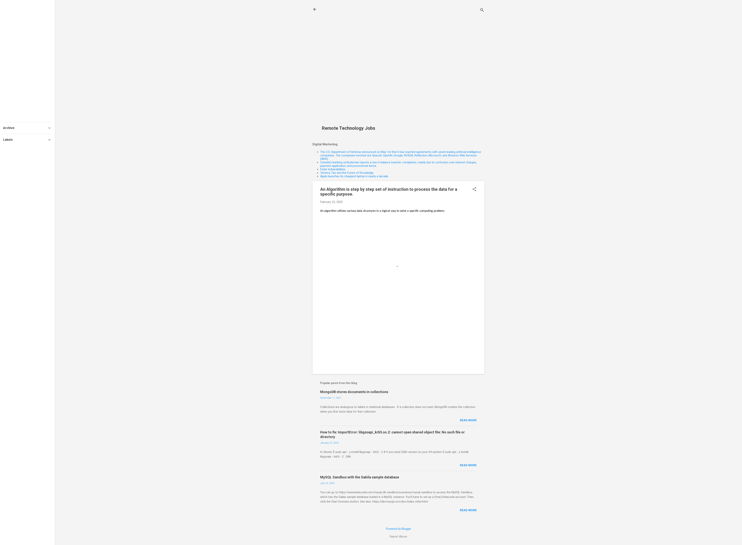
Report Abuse (398, 536)
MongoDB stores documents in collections (354, 392)
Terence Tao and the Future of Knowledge (347, 173)
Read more (468, 420)
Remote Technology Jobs (348, 128)
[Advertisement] (350, 65)
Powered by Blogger (398, 529)
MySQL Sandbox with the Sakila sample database (359, 477)
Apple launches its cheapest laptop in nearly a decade (354, 176)
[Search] (482, 10)
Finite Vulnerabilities (332, 169)
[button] (474, 189)
